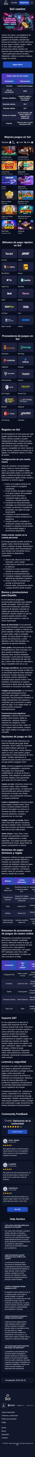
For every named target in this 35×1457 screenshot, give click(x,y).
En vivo (13, 142)
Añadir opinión (17, 1132)
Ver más (18, 1209)
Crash (21, 142)
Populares (5, 142)
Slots (28, 142)
